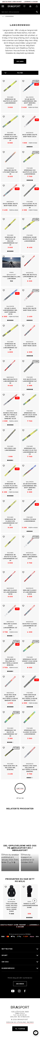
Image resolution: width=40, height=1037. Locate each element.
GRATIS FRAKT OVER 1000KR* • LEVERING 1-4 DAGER (20, 926)
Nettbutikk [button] (7, 949)
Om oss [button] (5, 962)
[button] (10, 862)
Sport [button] (5, 955)
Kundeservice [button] (8, 968)
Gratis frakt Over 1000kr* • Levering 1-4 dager (20, 1)
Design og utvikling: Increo (20, 1022)
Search (37, 12)
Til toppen (20, 1029)
